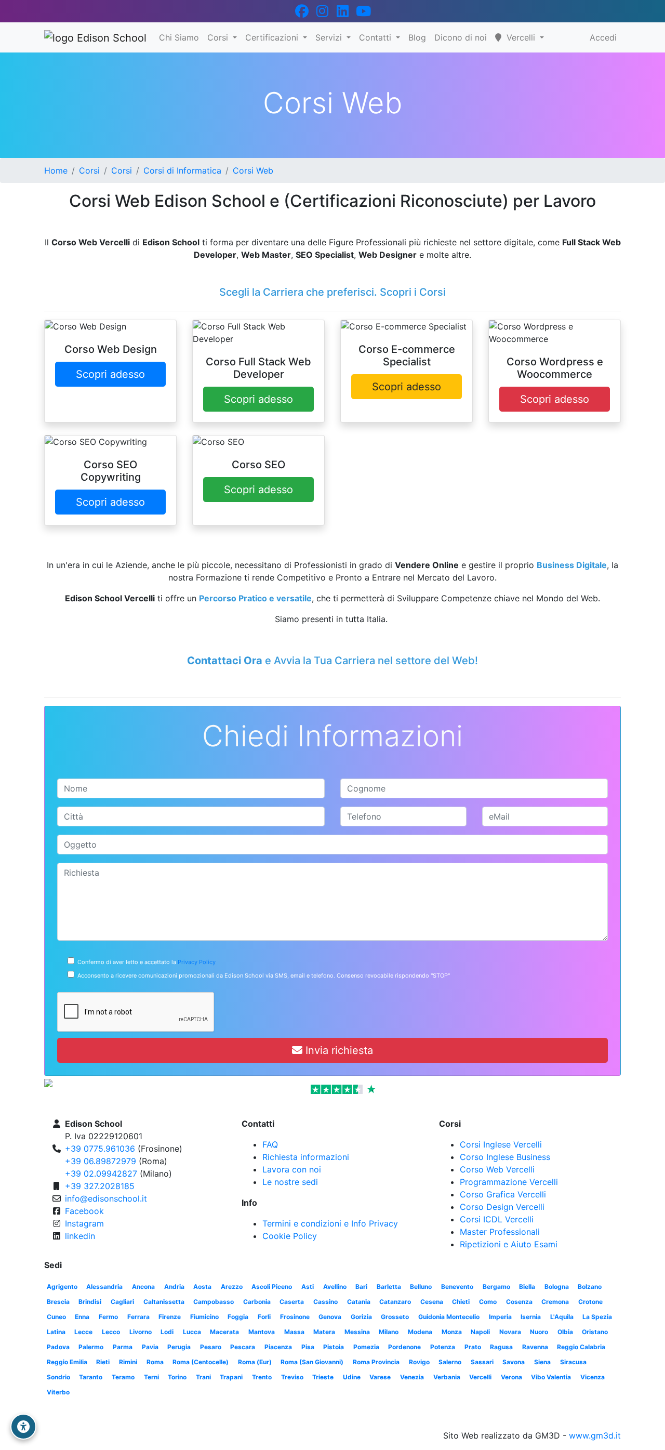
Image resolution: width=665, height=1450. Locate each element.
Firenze (169, 1317)
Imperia (500, 1317)
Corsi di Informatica (182, 170)
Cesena (431, 1302)
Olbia (565, 1332)
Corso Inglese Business (505, 1157)
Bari (361, 1286)
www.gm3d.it (595, 1435)
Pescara (242, 1347)
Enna (82, 1317)
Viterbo (58, 1392)
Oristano (595, 1332)
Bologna (556, 1286)
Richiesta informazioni (305, 1157)
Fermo (108, 1317)
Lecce (83, 1332)
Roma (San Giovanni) (312, 1362)
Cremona (555, 1302)
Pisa (307, 1347)
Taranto (90, 1377)
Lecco (111, 1332)
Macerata (224, 1332)
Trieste (323, 1377)
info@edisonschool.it (106, 1198)
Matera (324, 1332)
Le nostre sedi (290, 1182)
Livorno (140, 1332)
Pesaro (210, 1347)
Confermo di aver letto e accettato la (145, 962)
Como (488, 1302)
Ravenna (535, 1347)
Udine (352, 1377)
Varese (380, 1377)
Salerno (449, 1362)
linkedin (80, 1236)
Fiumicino (204, 1317)
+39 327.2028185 (100, 1186)
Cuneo (56, 1317)
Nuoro (539, 1332)
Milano (388, 1332)
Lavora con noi (291, 1169)
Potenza (442, 1347)
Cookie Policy (289, 1236)
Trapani (231, 1377)
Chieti (461, 1302)
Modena (420, 1332)
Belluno (421, 1286)
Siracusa (573, 1362)
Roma (155, 1362)
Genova (329, 1317)
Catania (358, 1302)
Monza (452, 1332)
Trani (203, 1377)
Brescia (58, 1302)
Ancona (143, 1286)
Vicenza (592, 1377)
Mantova (261, 1332)
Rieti (103, 1362)
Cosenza (519, 1302)
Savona (513, 1362)
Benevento (457, 1286)
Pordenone (404, 1347)
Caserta (292, 1302)
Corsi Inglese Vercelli (501, 1144)
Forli (264, 1317)
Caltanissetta (163, 1302)
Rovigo (419, 1362)
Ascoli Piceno (271, 1286)
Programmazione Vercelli (509, 1182)
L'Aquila (562, 1317)
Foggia (238, 1317)
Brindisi (89, 1302)
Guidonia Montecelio (449, 1317)
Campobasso (213, 1302)
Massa (294, 1332)
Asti (307, 1286)
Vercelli (480, 1377)
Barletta (389, 1286)
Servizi (329, 37)
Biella (527, 1286)
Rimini (128, 1362)
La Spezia (597, 1317)
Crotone (590, 1302)
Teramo (123, 1377)
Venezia (412, 1377)
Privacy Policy (197, 962)
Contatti (376, 37)
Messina (357, 1332)
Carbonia (257, 1302)
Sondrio (58, 1377)
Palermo (90, 1347)
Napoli (480, 1332)
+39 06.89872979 (100, 1161)
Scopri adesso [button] (110, 374)
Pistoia (333, 1347)
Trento (262, 1377)
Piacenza (278, 1347)
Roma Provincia (376, 1362)
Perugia (179, 1347)
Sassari (482, 1362)
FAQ (270, 1144)
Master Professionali (500, 1232)
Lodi (167, 1332)
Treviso (292, 1377)
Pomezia (366, 1347)
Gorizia (361, 1317)
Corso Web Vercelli (497, 1169)
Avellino (335, 1286)
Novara (510, 1332)
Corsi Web (253, 170)
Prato (472, 1347)
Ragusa (501, 1347)
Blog (417, 37)
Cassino (325, 1302)
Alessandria (104, 1286)
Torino (177, 1377)
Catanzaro (395, 1302)
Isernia (531, 1317)
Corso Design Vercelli (502, 1207)
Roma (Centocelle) (200, 1362)
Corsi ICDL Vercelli (497, 1219)
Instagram (84, 1223)
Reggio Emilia (67, 1362)
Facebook (84, 1211)
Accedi (603, 37)
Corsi (219, 37)
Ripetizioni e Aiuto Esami (508, 1244)
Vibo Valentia (551, 1377)
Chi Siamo (179, 37)
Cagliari (122, 1302)
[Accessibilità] (23, 1427)
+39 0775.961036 (100, 1148)
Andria (174, 1286)
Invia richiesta (337, 1050)
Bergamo (496, 1286)
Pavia (150, 1347)
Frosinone (295, 1317)
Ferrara (138, 1317)
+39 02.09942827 (101, 1173)
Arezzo (232, 1286)
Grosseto (395, 1317)
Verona (511, 1377)
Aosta (202, 1286)
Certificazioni (273, 37)
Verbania (446, 1377)
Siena (542, 1362)
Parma (122, 1347)
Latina (56, 1332)
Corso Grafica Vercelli (503, 1194)
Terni (151, 1377)
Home (56, 170)
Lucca (192, 1332)
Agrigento (62, 1286)
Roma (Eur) (255, 1362)
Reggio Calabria (581, 1347)
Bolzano (590, 1286)
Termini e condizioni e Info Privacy (330, 1223)
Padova (58, 1347)
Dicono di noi (460, 37)
